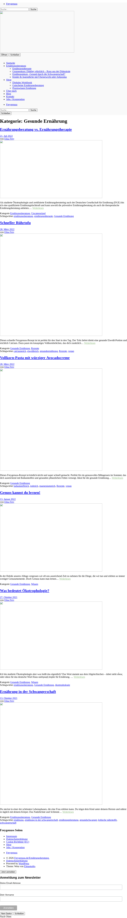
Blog (8, 93)
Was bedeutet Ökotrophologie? (24, 591)
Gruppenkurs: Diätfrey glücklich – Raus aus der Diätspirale (41, 71)
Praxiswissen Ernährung (24, 88)
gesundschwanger (88, 820)
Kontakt (10, 96)
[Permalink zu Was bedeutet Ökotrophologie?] (51, 669)
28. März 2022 (7, 229)
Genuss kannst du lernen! (20, 493)
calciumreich (20, 351)
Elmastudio (29, 866)
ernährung (19, 820)
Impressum (11, 836)
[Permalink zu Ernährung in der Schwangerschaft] (51, 804)
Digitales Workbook (22, 82)
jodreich (34, 486)
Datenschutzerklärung (17, 839)
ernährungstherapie (43, 216)
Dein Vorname (7, 895)
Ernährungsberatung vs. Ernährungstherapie (36, 129)
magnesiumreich (47, 486)
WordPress (24, 863)
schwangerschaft (8, 822)
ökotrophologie (62, 685)
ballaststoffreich (21, 486)
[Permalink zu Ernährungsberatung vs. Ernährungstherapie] (51, 197)
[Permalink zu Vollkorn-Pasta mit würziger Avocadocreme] (51, 470)
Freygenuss (11, 3)
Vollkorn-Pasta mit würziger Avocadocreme (35, 358)
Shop (8, 79)
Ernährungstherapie (21, 68)
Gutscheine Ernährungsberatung (28, 85)
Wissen (34, 584)
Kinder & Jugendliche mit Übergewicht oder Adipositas (39, 77)
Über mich (11, 91)
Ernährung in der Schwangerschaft (28, 692)
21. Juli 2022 (6, 136)
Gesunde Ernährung (64, 216)
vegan (71, 351)
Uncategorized (38, 213)
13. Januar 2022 (8, 499)
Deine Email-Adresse (10, 883)
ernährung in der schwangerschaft (41, 820)
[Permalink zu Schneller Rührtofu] (51, 335)
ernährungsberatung (23, 216)
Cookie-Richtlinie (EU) (17, 842)
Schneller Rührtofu (15, 223)
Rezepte (35, 348)
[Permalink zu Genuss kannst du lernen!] (51, 570)
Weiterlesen (38, 208)
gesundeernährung (49, 351)
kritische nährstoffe (107, 820)
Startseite (10, 63)
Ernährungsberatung (16, 65)
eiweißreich (33, 351)
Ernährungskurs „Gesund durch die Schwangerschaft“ (38, 74)
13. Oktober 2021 (8, 698)
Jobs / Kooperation (15, 99)
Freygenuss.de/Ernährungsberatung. (31, 858)
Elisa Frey (9, 138)
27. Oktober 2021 (8, 597)
